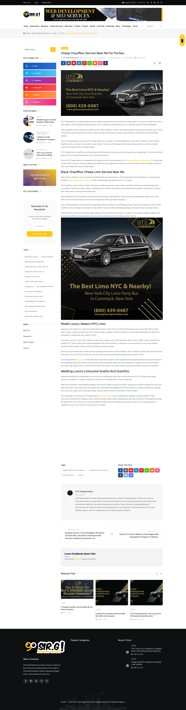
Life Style (101, 26)
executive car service (32, 277)
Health (92, 26)
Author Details (28, 342)
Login (36, 3)
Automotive (35, 26)
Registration (46, 3)
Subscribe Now (40, 234)
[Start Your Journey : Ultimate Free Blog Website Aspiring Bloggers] (28, 154)
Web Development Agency (115, 702)
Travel (134, 26)
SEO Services (42, 150)
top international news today (35, 306)
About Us (26, 3)
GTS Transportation (71, 58)
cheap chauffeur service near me (36, 267)
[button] (157, 574)
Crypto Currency (56, 26)
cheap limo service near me (34, 272)
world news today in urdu (33, 316)
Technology (126, 26)
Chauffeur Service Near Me (34, 262)
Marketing (110, 26)
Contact (26, 348)
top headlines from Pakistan (35, 301)
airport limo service (31, 257)
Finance (85, 26)
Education (69, 26)
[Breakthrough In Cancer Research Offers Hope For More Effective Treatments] (28, 120)
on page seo (29, 286)
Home (26, 26)
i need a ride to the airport (34, 282)
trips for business (31, 311)
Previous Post (73, 530)
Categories (27, 336)
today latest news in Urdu (34, 296)
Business (44, 26)
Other (133, 645)
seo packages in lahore (45, 286)
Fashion (77, 26)
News (118, 26)
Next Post (152, 531)
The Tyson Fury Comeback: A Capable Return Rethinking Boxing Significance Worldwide (147, 651)
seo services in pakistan (33, 291)
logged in (77, 559)
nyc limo (80, 475)
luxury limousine (68, 475)
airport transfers (47, 257)
